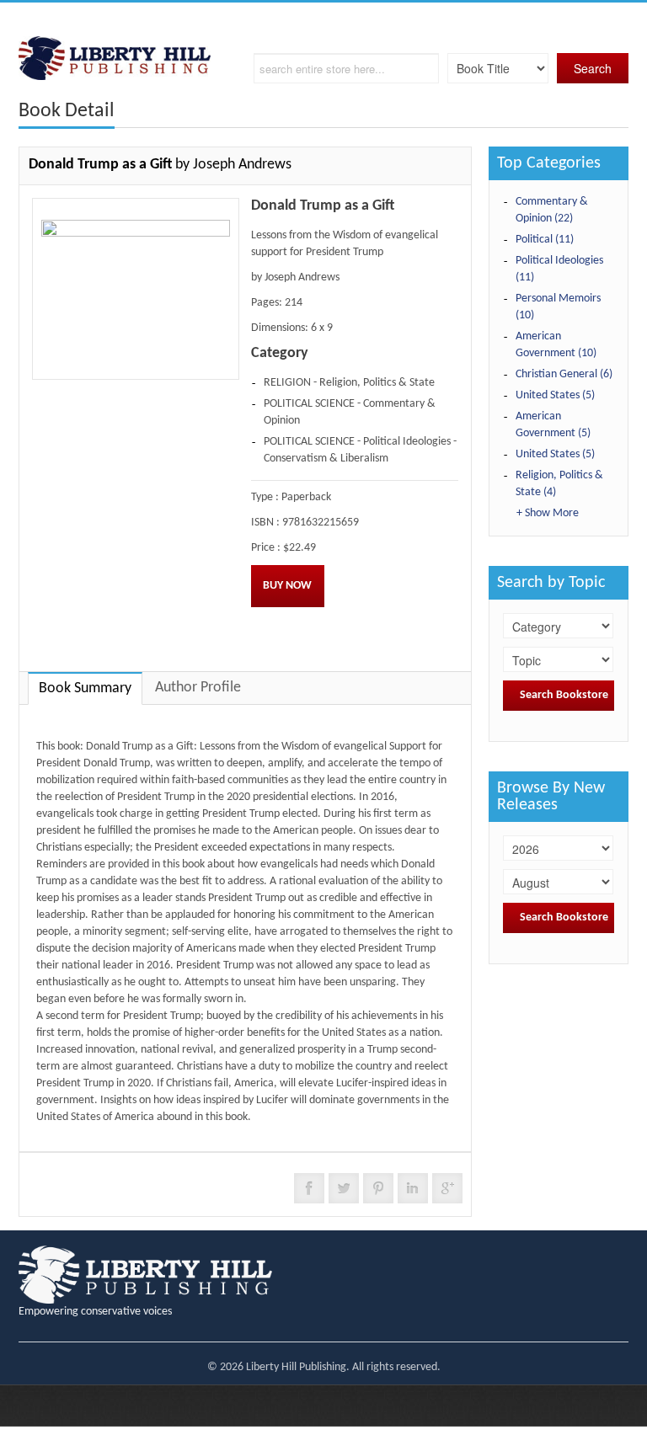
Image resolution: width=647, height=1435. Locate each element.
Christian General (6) (564, 374)
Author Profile (198, 688)
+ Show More (547, 513)
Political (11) (545, 239)
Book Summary (85, 688)
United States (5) (555, 395)
